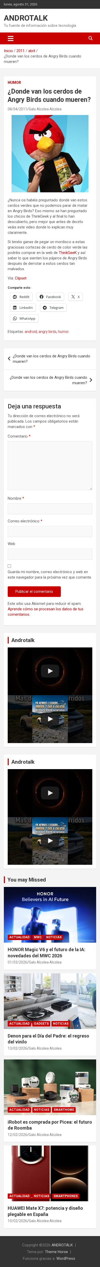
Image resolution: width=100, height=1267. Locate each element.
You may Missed (26, 880)
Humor (14, 82)
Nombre (16, 498)
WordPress (65, 1258)
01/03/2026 (17, 962)
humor (63, 332)
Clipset (20, 278)
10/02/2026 (17, 1221)
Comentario (19, 436)
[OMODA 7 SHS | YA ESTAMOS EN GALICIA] (50, 719)
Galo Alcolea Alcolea (45, 109)
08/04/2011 (17, 109)
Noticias (54, 937)
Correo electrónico (25, 521)
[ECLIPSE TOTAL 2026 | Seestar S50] (50, 671)
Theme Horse (56, 1251)
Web (11, 543)
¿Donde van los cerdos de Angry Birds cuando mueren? (51, 359)
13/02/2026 (17, 1048)
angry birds (47, 332)
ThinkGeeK (68, 252)
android (31, 332)
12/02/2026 (17, 1135)
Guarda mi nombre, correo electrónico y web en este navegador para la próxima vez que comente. (50, 575)
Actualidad (19, 937)
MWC (38, 937)
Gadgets (41, 1023)
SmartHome (64, 1110)
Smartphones (66, 1196)
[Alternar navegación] (10, 38)
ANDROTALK (26, 17)
